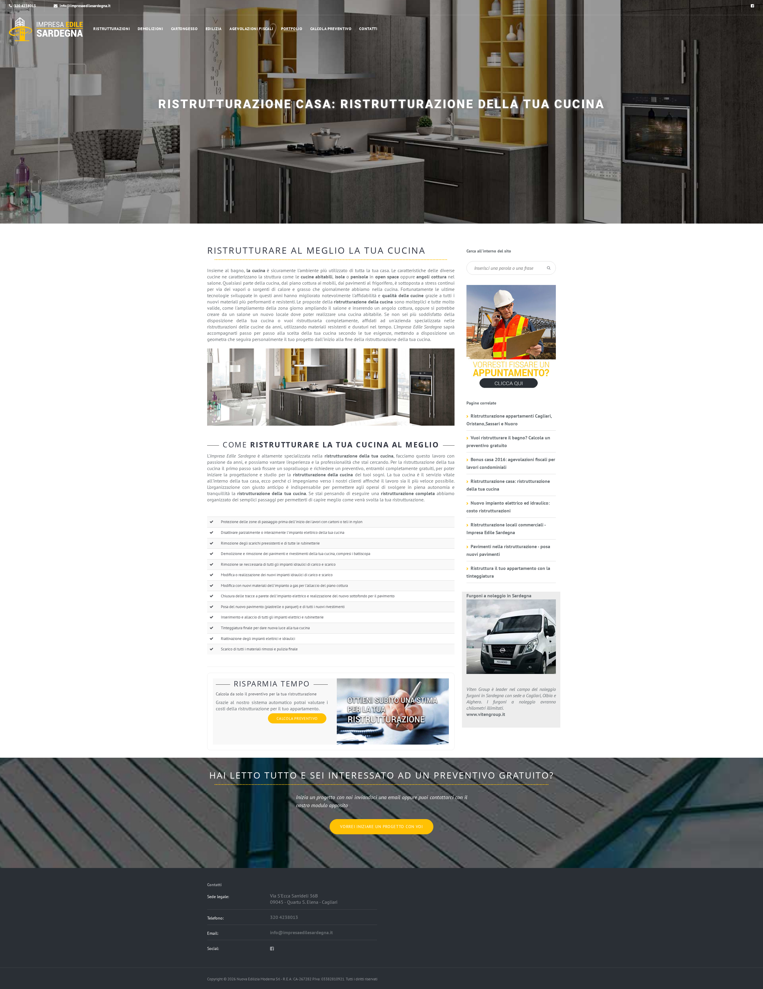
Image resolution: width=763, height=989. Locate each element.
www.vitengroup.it (485, 714)
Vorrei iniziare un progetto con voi (381, 826)
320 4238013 (25, 5)
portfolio (292, 28)
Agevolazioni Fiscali (251, 28)
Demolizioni (150, 28)
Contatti (368, 28)
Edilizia (214, 28)
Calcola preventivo (331, 28)
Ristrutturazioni (111, 28)
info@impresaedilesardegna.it (85, 5)
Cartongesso (184, 28)
